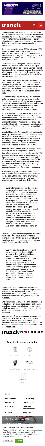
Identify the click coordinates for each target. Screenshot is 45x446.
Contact (8, 413)
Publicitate (9, 402)
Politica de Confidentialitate (29, 407)
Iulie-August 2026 (22, 419)
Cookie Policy (28, 398)
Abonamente (10, 398)
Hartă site (26, 413)
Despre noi (9, 406)
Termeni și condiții (30, 402)
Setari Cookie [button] (8, 441)
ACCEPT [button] (19, 441)
